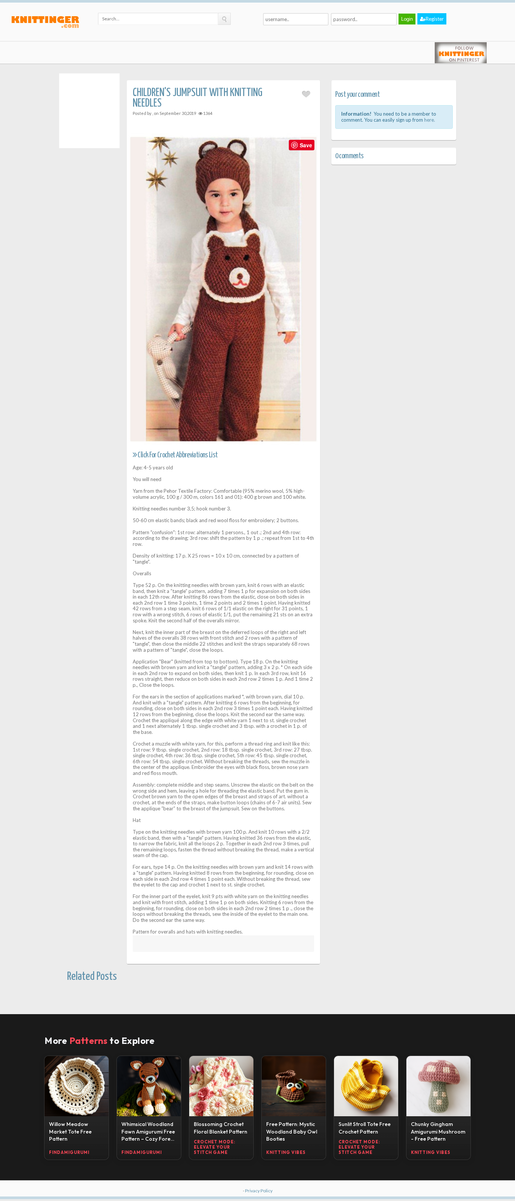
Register (435, 19)
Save (306, 145)
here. (429, 120)
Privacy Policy (259, 1190)
